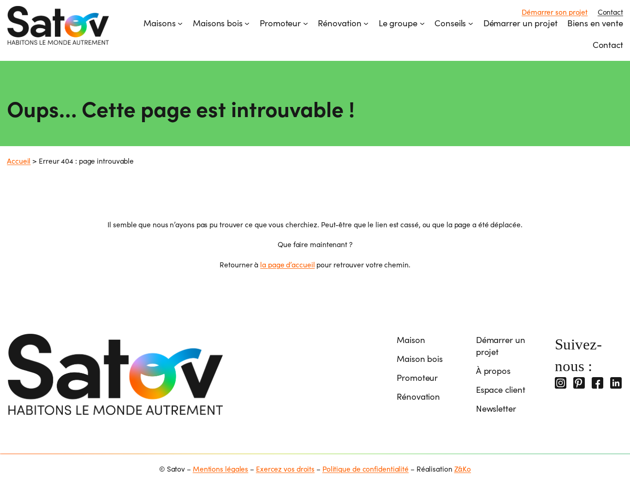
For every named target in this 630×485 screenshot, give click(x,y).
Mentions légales (220, 468)
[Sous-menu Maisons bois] (247, 22)
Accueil (18, 161)
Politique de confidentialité (365, 468)
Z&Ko (462, 468)
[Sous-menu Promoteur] (305, 22)
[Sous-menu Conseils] (470, 22)
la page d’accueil (287, 264)
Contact (610, 12)
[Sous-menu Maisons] (180, 22)
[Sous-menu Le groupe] (422, 22)
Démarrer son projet (555, 12)
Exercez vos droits (285, 468)
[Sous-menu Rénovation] (365, 22)
